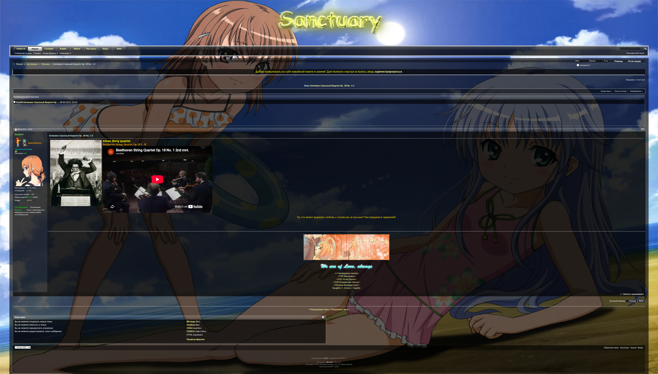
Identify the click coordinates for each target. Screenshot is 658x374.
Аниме (63, 49)
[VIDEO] (191, 331)
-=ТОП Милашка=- (346, 276)
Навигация (64, 53)
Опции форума (49, 53)
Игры (105, 49)
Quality (357, 288)
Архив (633, 348)
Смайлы (191, 325)
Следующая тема (339, 309)
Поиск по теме (620, 91)
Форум (35, 49)
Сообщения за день (23, 53)
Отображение (635, 91)
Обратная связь (611, 348)
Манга (77, 49)
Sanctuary (624, 348)
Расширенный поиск (635, 53)
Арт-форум (32, 64)
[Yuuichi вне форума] (30, 170)
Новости (21, 49)
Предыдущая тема (319, 309)
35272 (29, 200)
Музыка (45, 64)
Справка (37, 53)
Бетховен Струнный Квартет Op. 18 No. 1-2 (332, 86)
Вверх (641, 301)
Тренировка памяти (348, 273)
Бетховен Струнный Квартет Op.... (41, 102)
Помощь (618, 61)
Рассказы (91, 49)
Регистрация (634, 61)
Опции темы (605, 91)
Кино (119, 49)
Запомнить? (584, 65)
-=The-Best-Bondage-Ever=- (346, 285)
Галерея (49, 49)
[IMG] (190, 328)
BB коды (191, 321)
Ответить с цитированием (633, 294)
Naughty (336, 288)
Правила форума (196, 339)
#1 (643, 129)
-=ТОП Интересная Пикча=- (346, 282)
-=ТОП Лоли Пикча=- (346, 279)
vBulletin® (330, 362)
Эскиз (347, 288)
